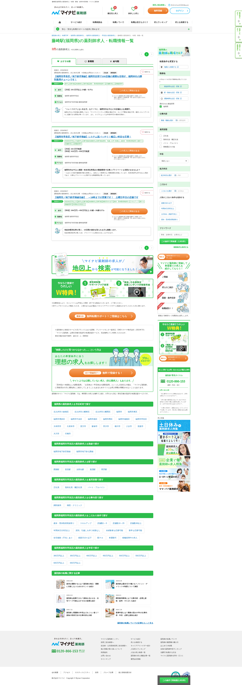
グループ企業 (108, 672)
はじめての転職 (166, 646)
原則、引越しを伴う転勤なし (88, 530)
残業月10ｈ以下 (85, 538)
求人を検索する (181, 22)
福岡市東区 (132, 412)
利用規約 (104, 652)
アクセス (66, 672)
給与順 (116, 61)
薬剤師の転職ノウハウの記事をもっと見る (135, 623)
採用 (96, 672)
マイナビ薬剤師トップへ (110, 639)
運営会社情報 (136, 659)
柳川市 (117, 426)
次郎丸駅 (80, 469)
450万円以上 (108, 556)
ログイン (180, 11)
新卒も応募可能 (135, 530)
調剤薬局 (57, 505)
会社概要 (55, 672)
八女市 (129, 426)
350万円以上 (75, 556)
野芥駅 (104, 469)
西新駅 (56, 469)
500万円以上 (124, 556)
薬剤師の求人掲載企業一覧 (140, 656)
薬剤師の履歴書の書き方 (169, 642)
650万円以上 (75, 563)
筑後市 (140, 426)
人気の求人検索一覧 (138, 652)
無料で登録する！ (104, 372)
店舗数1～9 (102, 523)
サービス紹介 (76, 22)
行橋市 (68, 433)
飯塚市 (94, 426)
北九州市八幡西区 (103, 412)
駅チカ (100, 538)
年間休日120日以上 (62, 530)
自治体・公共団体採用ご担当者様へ (114, 646)
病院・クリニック (74, 505)
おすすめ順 (65, 61)
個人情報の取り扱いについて (111, 649)
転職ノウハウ (118, 22)
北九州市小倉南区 (61, 412)
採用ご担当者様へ (159, 5)
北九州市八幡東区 (82, 412)
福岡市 (119, 412)
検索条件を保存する (181, 247)
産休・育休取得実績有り (64, 523)
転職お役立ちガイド (139, 22)
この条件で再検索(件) (174, 680)
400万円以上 (91, 556)
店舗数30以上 (136, 523)
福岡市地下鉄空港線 (62, 451)
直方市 (83, 426)
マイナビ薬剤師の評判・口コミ (171, 656)
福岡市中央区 (76, 419)
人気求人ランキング (138, 649)
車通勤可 (112, 538)
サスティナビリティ (82, 672)
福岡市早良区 (141, 419)
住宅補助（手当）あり (63, 538)
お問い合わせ (106, 656)
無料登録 (158, 11)
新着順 (91, 61)
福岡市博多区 (59, 419)
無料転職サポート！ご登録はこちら (102, 316)
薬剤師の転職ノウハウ (168, 639)
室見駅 (68, 469)
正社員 (56, 487)
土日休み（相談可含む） (169, 214)
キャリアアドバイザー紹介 (140, 646)
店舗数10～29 (118, 523)
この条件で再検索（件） (174, 241)
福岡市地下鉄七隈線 (84, 451)
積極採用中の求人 (129, 538)
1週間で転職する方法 (168, 652)
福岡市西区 (108, 419)
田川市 (106, 426)
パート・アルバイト (96, 487)
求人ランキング (160, 22)
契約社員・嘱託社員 (73, 487)
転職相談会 (97, 22)
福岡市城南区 (124, 419)
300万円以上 (59, 556)
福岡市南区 (92, 419)
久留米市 (70, 426)
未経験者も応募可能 (114, 530)
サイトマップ (106, 659)
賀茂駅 (93, 469)
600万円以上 (59, 563)
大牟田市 (57, 426)
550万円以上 (140, 556)
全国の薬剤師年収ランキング (171, 649)
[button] (146, 71)
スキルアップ (86, 523)
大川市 (56, 433)
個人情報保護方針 (125, 672)
